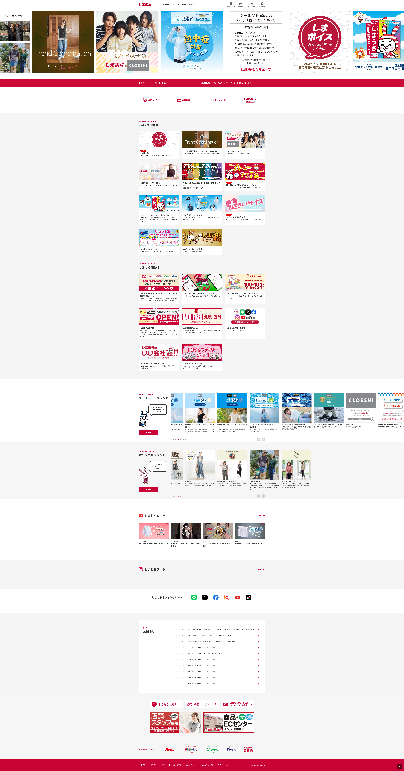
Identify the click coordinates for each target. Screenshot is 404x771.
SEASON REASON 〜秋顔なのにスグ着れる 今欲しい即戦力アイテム (187, 83)
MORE (148, 432)
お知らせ (192, 4)
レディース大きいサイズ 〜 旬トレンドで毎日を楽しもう (209, 635)
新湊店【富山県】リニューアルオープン (203, 659)
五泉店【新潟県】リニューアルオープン (203, 647)
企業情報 (143, 765)
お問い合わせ (190, 765)
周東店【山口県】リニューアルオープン (203, 671)
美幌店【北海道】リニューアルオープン (203, 665)
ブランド (175, 4)
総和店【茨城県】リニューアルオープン (203, 683)
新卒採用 (164, 765)
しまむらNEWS (163, 4)
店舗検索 (153, 765)
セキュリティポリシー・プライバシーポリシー (215, 765)
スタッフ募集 (176, 765)
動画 (184, 4)
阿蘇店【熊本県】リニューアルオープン (203, 677)
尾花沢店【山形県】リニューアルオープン (204, 653)
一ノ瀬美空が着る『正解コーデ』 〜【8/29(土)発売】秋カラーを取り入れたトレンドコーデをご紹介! (222, 629)
